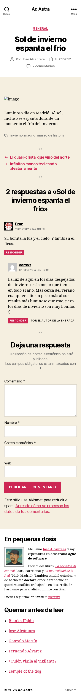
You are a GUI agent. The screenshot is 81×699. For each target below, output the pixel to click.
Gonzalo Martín (23, 641)
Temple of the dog (25, 671)
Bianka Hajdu (21, 621)
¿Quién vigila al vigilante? (33, 661)
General (40, 28)
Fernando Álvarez (25, 651)
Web (7, 463)
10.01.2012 (63, 59)
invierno (16, 135)
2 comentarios (44, 66)
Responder (14, 252)
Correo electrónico (20, 443)
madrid (29, 135)
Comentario (14, 381)
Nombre (12, 423)
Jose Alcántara (33, 59)
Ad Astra (40, 9)
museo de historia (50, 135)
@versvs (54, 597)
